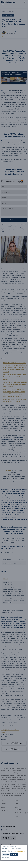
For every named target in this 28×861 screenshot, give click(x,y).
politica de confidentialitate (19, 851)
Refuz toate (6, 854)
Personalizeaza (5, 857)
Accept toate (14, 854)
